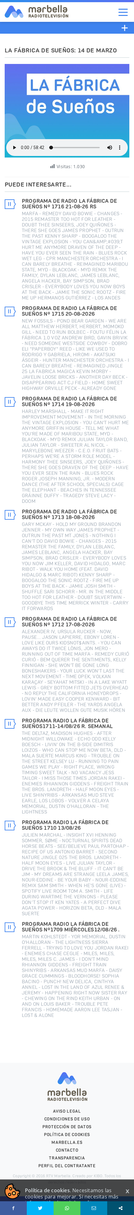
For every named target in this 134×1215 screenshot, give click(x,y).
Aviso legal (67, 1111)
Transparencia (67, 1158)
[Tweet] (40, 1208)
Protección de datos (67, 1127)
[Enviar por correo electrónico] (93, 1208)
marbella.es (67, 1142)
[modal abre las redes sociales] (120, 1208)
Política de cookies (67, 1134)
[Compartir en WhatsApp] (67, 1208)
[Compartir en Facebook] (13, 1208)
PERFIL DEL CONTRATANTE (66, 1166)
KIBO (98, 1176)
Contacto (67, 1150)
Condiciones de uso (67, 1119)
